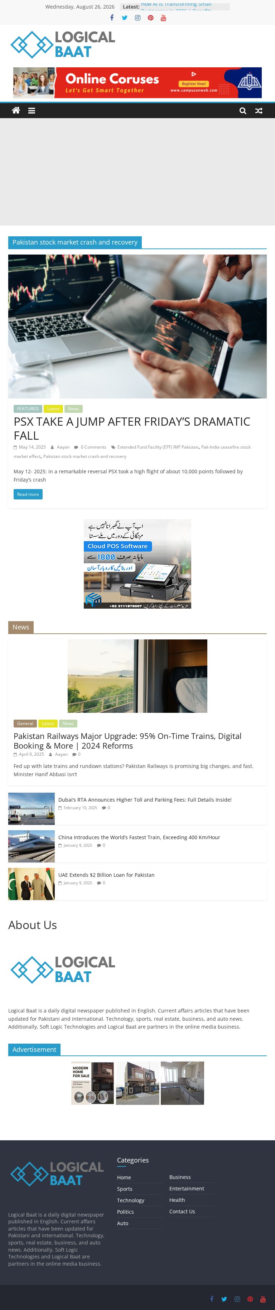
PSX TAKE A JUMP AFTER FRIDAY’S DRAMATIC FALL (132, 428)
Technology (130, 1200)
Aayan (64, 447)
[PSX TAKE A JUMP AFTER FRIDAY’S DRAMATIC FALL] (137, 259)
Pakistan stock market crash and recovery (84, 456)
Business (180, 1177)
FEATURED (28, 409)
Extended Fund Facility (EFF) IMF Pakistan (157, 447)
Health (177, 1200)
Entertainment (186, 1188)
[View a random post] (259, 110)
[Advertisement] (137, 172)
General (25, 723)
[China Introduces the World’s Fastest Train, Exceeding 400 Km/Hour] (31, 834)
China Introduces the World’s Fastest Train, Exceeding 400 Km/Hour (139, 837)
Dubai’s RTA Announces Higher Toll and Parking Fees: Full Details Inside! (145, 799)
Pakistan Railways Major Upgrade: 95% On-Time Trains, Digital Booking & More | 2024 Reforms (128, 740)
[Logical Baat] (16, 110)
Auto (122, 1223)
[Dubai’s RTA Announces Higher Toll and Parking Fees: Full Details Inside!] (31, 796)
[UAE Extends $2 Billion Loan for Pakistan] (31, 871)
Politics (125, 1211)
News (73, 409)
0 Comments (93, 447)
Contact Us (182, 1211)
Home (124, 1177)
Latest (53, 409)
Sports (124, 1188)
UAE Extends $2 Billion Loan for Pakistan (106, 874)
